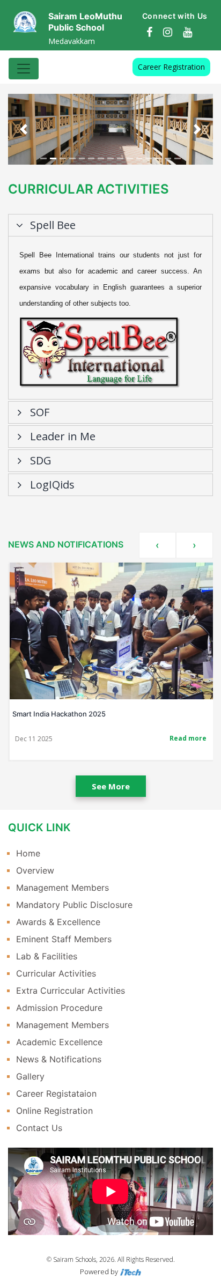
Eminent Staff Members (64, 939)
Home (28, 853)
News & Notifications (58, 1059)
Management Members (62, 887)
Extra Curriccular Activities (70, 990)
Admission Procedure (59, 1007)
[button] (23, 129)
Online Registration (54, 1110)
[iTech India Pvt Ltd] (130, 1271)
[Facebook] (149, 32)
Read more (188, 738)
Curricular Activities (56, 973)
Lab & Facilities (46, 956)
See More (111, 786)
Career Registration (171, 67)
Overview (35, 870)
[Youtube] (187, 32)
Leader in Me (62, 436)
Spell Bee (53, 225)
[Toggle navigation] (24, 68)
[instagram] (167, 32)
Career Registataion (56, 1093)
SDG (40, 460)
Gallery (30, 1076)
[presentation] (157, 545)
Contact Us (39, 1127)
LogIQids (52, 484)
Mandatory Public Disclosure (74, 904)
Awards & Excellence (58, 922)
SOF (39, 412)
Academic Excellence (59, 1042)
